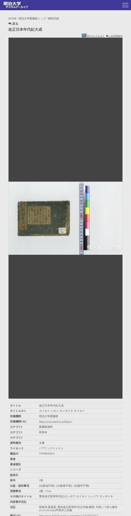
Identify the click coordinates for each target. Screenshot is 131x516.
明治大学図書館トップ (32, 18)
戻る (15, 23)
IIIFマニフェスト (95, 36)
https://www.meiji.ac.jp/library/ (55, 421)
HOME (12, 18)
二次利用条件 (115, 36)
